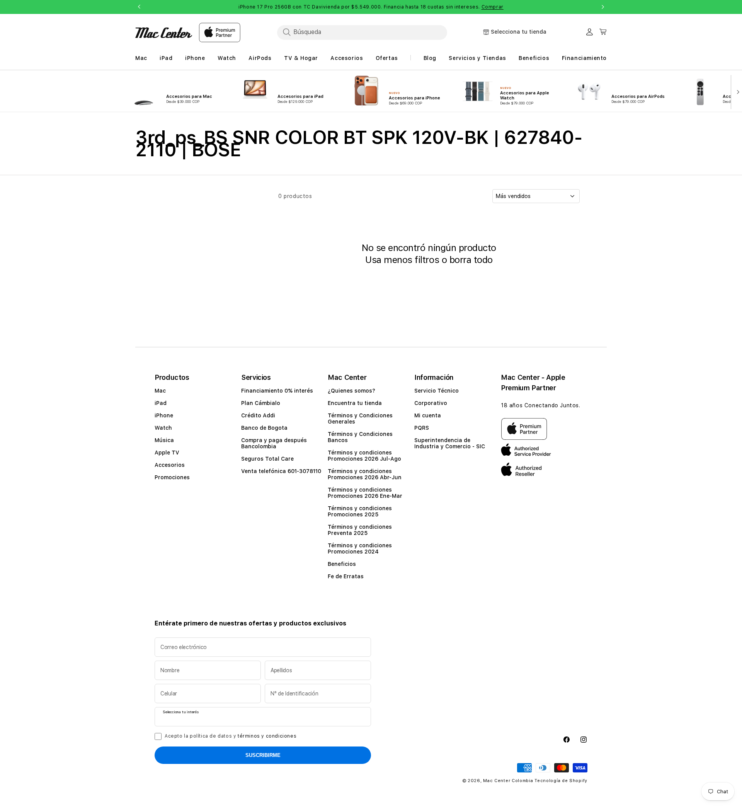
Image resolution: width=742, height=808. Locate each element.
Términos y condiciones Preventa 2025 (360, 530)
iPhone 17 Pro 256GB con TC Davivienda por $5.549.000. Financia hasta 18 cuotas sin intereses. (371, 7)
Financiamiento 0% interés (277, 391)
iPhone (164, 415)
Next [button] (603, 7)
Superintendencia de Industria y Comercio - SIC (449, 443)
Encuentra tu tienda (355, 403)
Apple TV (167, 452)
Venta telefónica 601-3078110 (281, 471)
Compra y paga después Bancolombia (274, 443)
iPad (161, 403)
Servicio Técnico (436, 391)
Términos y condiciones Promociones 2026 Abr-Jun (365, 474)
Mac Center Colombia (508, 780)
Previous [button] (139, 7)
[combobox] (362, 32)
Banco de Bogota (264, 428)
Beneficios (342, 564)
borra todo (471, 259)
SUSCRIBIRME (263, 755)
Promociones (172, 477)
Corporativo (430, 403)
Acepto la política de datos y (230, 736)
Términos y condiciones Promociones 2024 (360, 548)
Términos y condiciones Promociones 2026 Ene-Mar (365, 493)
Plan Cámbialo (260, 403)
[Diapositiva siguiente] (736, 91)
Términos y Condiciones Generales (360, 418)
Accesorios (170, 465)
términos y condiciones (267, 736)
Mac (160, 391)
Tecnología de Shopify (560, 780)
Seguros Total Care (267, 459)
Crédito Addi (258, 415)
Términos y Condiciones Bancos (360, 437)
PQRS (421, 428)
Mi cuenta (427, 415)
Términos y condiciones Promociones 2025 (360, 511)
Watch (163, 428)
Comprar (493, 7)
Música (164, 440)
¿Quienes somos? (351, 391)
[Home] (163, 32)
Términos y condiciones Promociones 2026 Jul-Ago (364, 455)
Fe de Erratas (346, 576)
